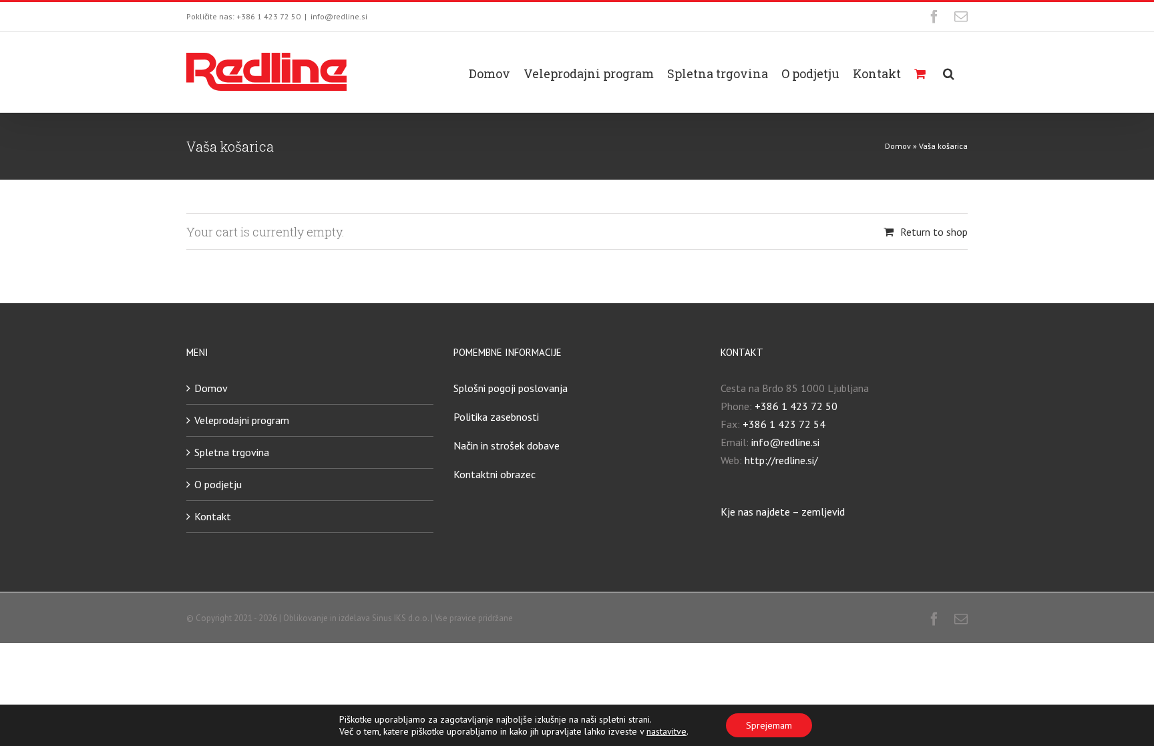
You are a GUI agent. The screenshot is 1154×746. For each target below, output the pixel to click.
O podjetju (218, 484)
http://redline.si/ (781, 460)
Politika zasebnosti (496, 416)
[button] (948, 72)
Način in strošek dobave (506, 445)
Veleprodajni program (241, 420)
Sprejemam (769, 725)
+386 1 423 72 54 (784, 424)
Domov (898, 146)
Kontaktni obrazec (494, 474)
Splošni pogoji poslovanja (510, 388)
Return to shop (934, 231)
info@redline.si (339, 16)
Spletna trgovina (231, 452)
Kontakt (212, 516)
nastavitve (666, 731)
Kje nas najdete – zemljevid (783, 511)
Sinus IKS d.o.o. (400, 618)
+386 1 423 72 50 (796, 406)
